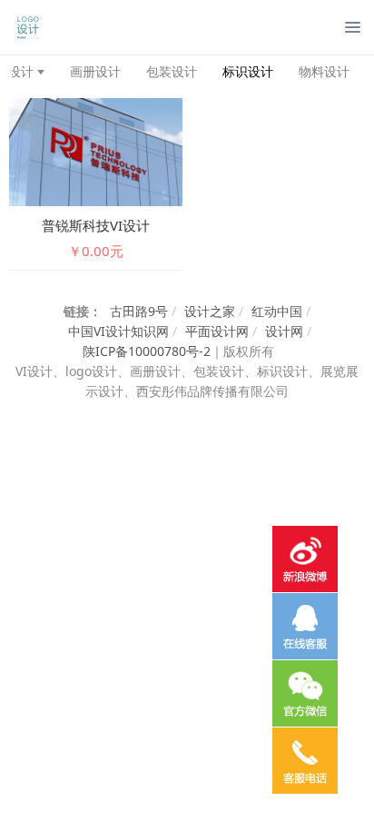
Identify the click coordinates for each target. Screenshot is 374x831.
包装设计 (171, 71)
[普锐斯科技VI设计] (95, 150)
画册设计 (95, 71)
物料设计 (324, 71)
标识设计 (247, 71)
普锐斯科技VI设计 (96, 225)
